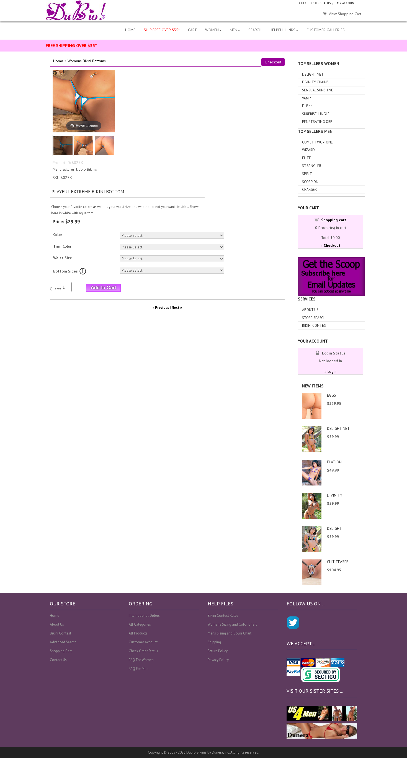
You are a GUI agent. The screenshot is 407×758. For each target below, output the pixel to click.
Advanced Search (63, 642)
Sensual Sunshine (317, 90)
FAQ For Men (138, 668)
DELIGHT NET (338, 428)
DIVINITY (334, 495)
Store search (314, 317)
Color (57, 234)
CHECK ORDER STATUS (315, 3)
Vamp (306, 98)
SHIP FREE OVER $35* (162, 29)
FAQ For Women (141, 659)
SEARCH (254, 29)
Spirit (307, 173)
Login (332, 371)
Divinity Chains (315, 82)
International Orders (144, 615)
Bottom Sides (65, 271)
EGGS (331, 395)
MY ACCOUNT (346, 3)
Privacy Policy (218, 659)
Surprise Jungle (315, 114)
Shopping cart (333, 219)
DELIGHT (334, 528)
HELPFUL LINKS (282, 29)
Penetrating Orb (317, 121)
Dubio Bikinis (196, 752)
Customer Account (143, 642)
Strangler (311, 165)
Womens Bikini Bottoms (87, 60)
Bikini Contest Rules (223, 615)
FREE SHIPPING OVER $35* (71, 45)
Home (58, 60)
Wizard (308, 150)
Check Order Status (143, 651)
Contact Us (58, 659)
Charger (309, 189)
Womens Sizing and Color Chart (232, 624)
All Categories (140, 624)
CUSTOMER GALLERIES (325, 29)
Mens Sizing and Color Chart (229, 633)
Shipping (214, 642)
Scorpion (310, 181)
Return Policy (218, 651)
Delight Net (313, 74)
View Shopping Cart (345, 13)
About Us (310, 309)
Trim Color (62, 246)
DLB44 (307, 106)
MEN (233, 29)
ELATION (334, 462)
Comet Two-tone (317, 142)
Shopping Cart (61, 651)
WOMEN (212, 29)
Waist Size (62, 257)
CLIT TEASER (338, 561)
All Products (138, 633)
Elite (306, 158)
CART (192, 29)
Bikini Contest (315, 325)
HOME (130, 29)
